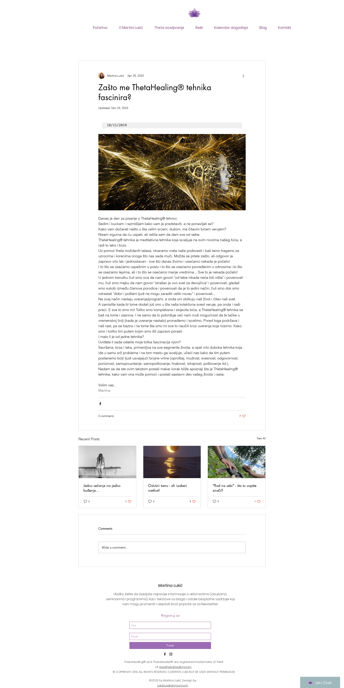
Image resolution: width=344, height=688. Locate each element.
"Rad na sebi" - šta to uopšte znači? (234, 488)
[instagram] (171, 654)
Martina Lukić (170, 585)
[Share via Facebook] (100, 404)
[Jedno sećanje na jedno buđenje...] (107, 462)
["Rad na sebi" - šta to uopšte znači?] (236, 462)
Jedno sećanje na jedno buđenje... (101, 488)
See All (261, 438)
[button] (171, 28)
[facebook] (165, 654)
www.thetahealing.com (175, 667)
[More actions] (243, 75)
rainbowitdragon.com (172, 685)
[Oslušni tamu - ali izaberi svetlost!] (172, 462)
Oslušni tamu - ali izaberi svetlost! (167, 488)
